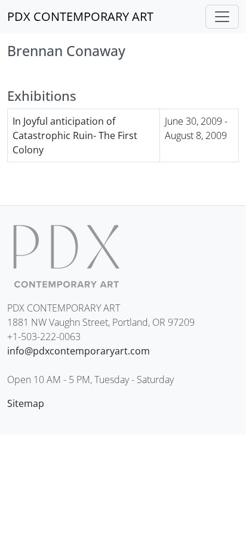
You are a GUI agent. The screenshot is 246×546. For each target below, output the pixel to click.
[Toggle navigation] (222, 17)
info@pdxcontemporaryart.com (78, 350)
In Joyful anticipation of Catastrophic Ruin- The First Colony (75, 135)
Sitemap (25, 403)
